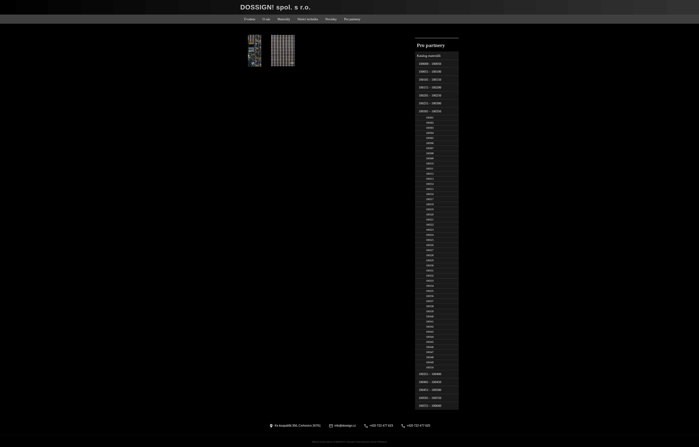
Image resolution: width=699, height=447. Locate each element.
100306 (430, 143)
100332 (430, 275)
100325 (430, 240)
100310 (430, 163)
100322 (430, 224)
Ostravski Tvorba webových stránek (361, 442)
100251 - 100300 (430, 103)
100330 (430, 265)
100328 (430, 255)
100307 (430, 148)
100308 (430, 153)
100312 (430, 173)
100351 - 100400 (430, 374)
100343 (430, 331)
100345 (430, 342)
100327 (430, 250)
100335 (430, 291)
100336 (430, 296)
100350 (430, 367)
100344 (430, 337)
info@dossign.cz (345, 425)
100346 (430, 347)
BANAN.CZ (340, 442)
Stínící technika (307, 19)
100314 (430, 184)
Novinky (331, 19)
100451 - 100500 (430, 390)
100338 (430, 306)
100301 (430, 117)
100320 (430, 214)
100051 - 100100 (430, 71)
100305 (430, 138)
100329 (430, 260)
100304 (430, 133)
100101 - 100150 (430, 79)
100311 (429, 168)
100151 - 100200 (430, 87)
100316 (430, 194)
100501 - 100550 (430, 398)
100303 (430, 128)
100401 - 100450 (430, 382)
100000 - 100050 (430, 64)
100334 (430, 286)
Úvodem (249, 19)
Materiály (283, 19)
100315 (430, 189)
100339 (430, 311)
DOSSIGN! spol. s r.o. (275, 7)
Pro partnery (352, 19)
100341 (430, 321)
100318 (430, 204)
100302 (430, 122)
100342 (430, 326)
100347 (430, 352)
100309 (430, 158)
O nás (266, 19)
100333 (430, 280)
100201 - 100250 (430, 95)
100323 (430, 230)
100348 (430, 357)
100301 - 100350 (430, 111)
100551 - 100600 (430, 405)
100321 (430, 219)
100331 (430, 270)
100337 (430, 301)
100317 (430, 199)
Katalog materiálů (429, 56)
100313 (430, 179)
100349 (430, 362)
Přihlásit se (382, 442)
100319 (430, 209)
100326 (430, 245)
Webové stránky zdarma (322, 442)
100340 (430, 316)
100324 (430, 235)
